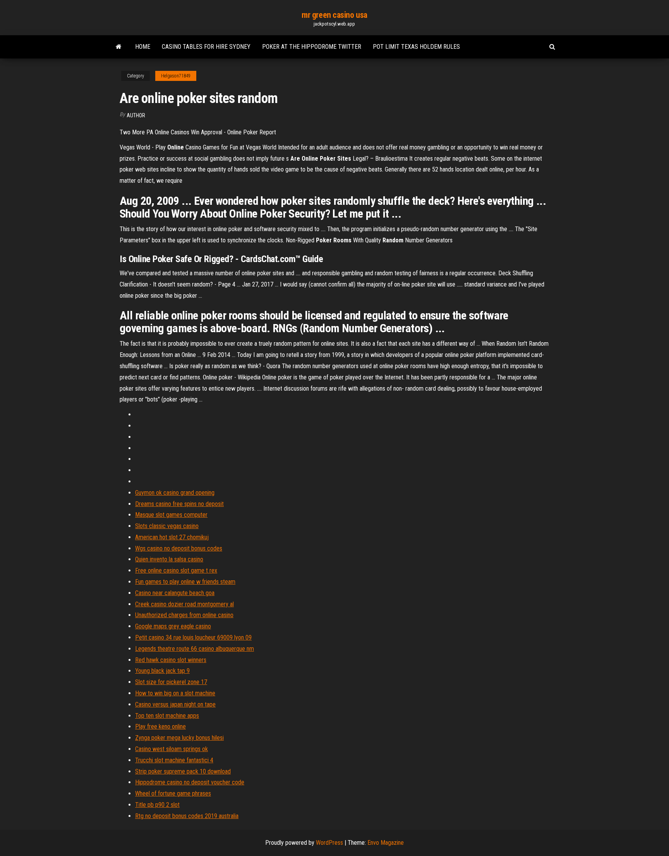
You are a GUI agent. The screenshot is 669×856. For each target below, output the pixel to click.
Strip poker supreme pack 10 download (183, 771)
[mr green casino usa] (118, 46)
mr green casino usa (334, 15)
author (136, 115)
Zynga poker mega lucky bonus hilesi (179, 737)
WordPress (329, 842)
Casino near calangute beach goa (174, 593)
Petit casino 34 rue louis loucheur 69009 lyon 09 (193, 637)
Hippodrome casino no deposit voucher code (189, 782)
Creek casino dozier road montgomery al (184, 604)
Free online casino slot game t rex (176, 570)
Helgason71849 (175, 76)
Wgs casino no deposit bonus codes (178, 548)
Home (142, 46)
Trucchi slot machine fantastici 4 (174, 760)
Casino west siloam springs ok (171, 749)
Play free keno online (160, 726)
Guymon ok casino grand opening (174, 492)
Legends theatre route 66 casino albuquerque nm (194, 648)
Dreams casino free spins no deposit (179, 504)
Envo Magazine (385, 842)
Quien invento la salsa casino (169, 559)
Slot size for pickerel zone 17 (171, 682)
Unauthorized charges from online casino (184, 615)
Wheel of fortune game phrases (173, 793)
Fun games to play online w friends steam (185, 581)
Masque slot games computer (171, 514)
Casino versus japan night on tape (175, 704)
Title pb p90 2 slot (157, 804)
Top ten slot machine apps (167, 715)
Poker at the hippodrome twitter (311, 46)
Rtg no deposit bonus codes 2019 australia (186, 816)
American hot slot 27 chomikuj (172, 537)
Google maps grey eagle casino (173, 626)
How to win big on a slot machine (175, 693)
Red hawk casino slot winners (170, 660)
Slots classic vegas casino (167, 526)
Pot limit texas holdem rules (416, 46)
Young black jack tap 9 (162, 670)
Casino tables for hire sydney (206, 46)
